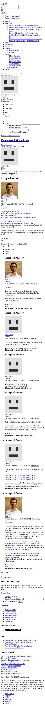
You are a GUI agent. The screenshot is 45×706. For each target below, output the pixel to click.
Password (25, 128)
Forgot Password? (15, 128)
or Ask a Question (7, 99)
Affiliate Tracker (6, 145)
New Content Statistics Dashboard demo (18, 646)
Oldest (7, 253)
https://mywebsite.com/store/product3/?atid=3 (20, 479)
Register (4, 4)
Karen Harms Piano (14, 666)
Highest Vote (9, 249)
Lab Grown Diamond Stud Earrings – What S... (16, 656)
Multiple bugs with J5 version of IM (13, 664)
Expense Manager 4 (11, 644)
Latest (7, 251)
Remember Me (17, 132)
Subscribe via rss (6, 75)
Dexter (10, 669)
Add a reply (5, 136)
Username (18, 125)
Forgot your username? (12, 18)
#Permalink (29, 204)
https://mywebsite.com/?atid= (28, 532)
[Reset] (21, 73)
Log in (3, 12)
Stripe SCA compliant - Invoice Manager (18, 642)
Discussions (5, 101)
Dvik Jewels (12, 658)
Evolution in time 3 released (14, 648)
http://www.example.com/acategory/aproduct (15, 213)
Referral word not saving (9, 668)
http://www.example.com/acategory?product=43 (17, 223)
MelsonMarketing (14, 673)
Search (4, 97)
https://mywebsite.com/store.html (16, 386)
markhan (11, 662)
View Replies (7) (14, 136)
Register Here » (6, 593)
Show (26, 244)
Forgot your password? (12, 16)
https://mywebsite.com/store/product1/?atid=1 (20, 475)
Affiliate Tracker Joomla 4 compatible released (20, 640)
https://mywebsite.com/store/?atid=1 (25, 422)
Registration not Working (9, 671)
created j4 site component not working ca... (15, 660)
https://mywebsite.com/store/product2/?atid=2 (20, 477)
